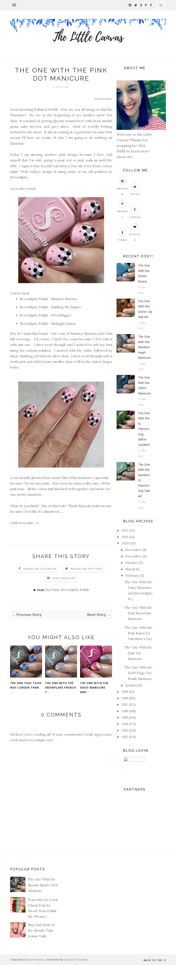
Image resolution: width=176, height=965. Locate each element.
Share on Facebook (40, 568)
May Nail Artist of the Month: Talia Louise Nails (41, 930)
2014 (124, 724)
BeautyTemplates (33, 959)
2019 (124, 692)
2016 (124, 711)
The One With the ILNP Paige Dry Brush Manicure (138, 673)
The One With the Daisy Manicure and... (94, 687)
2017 (124, 705)
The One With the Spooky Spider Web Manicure (43, 885)
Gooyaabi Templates (76, 959)
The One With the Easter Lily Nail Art (145, 309)
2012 (124, 737)
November (133, 556)
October (131, 563)
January (131, 685)
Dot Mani (52, 590)
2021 (124, 537)
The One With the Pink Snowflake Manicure (138, 613)
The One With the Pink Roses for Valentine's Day (138, 633)
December (133, 550)
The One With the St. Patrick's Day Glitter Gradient (144, 429)
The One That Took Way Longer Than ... (25, 687)
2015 (124, 717)
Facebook (135, 217)
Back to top (153, 960)
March (130, 569)
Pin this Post (64, 578)
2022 (125, 530)
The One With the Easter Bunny (144, 273)
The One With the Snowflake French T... (60, 687)
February (132, 576)
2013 (124, 730)
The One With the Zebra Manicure (144, 385)
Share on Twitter (86, 568)
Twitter (135, 194)
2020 (125, 543)
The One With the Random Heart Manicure (144, 347)
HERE (122, 151)
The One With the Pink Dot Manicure (138, 653)
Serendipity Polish (75, 590)
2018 (124, 698)
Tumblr (122, 240)
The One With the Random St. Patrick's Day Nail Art (144, 480)
